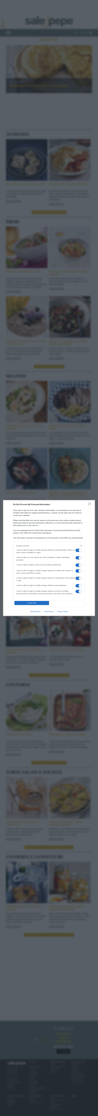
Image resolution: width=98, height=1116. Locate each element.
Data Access (49, 611)
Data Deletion (35, 611)
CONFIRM (31, 603)
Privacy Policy (62, 611)
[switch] (79, 550)
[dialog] (49, 558)
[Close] (90, 504)
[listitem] (49, 545)
